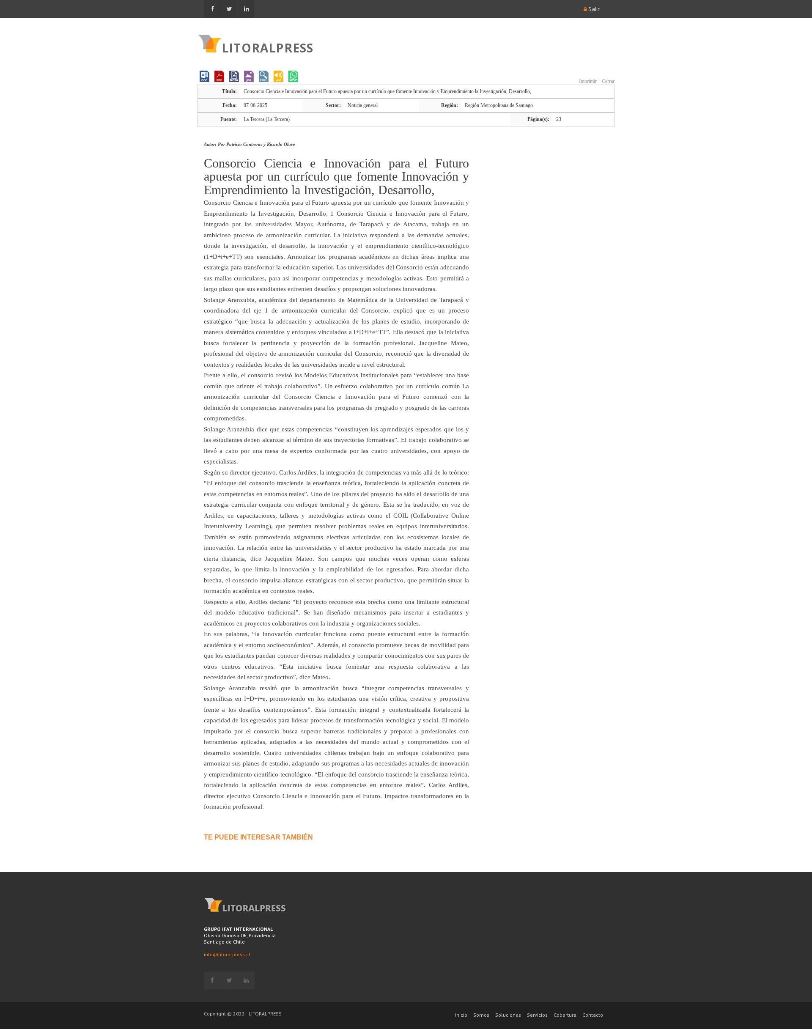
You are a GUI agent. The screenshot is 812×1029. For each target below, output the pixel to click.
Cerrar (607, 81)
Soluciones (508, 1015)
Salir (593, 9)
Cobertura (565, 1015)
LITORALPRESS (267, 47)
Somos (481, 1015)
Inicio (461, 1015)
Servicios (537, 1015)
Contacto (592, 1015)
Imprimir (587, 81)
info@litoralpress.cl (227, 954)
